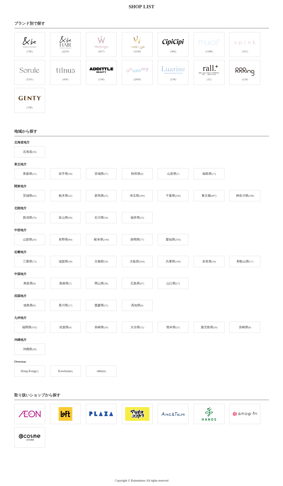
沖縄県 (29, 349)
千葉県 (173, 195)
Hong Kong (29, 371)
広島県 (137, 283)
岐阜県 (101, 239)
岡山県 (101, 283)
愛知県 (173, 239)
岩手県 (65, 173)
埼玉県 (137, 195)
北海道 (29, 151)
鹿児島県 (209, 327)
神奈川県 (245, 195)
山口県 (173, 283)
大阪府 (137, 261)
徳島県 (29, 305)
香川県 (65, 305)
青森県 (29, 173)
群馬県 (101, 195)
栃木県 (65, 195)
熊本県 (173, 327)
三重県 (29, 261)
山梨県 (29, 239)
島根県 (65, 283)
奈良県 (209, 261)
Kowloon (65, 371)
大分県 (137, 327)
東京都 (209, 195)
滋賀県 (65, 261)
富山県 (65, 217)
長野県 (65, 239)
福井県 (137, 217)
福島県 (209, 173)
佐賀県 (65, 327)
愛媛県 (101, 305)
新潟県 (29, 217)
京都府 (101, 261)
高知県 (137, 305)
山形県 (173, 173)
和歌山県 (245, 261)
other (101, 371)
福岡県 (29, 327)
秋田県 (137, 173)
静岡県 (137, 239)
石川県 (101, 217)
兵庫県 (173, 261)
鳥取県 (29, 283)
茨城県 (29, 195)
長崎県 (101, 327)
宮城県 (101, 173)
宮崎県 (245, 327)
